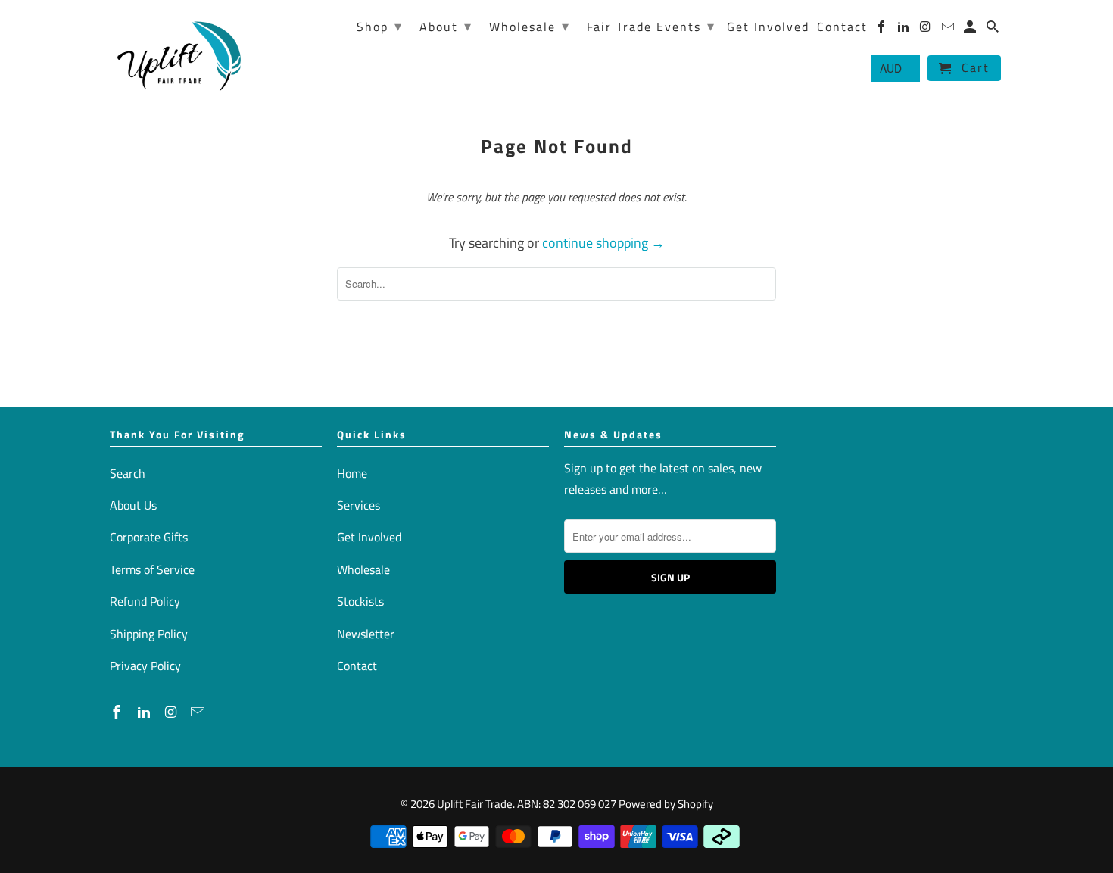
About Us (133, 505)
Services (358, 505)
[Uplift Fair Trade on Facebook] (118, 712)
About (445, 26)
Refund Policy (145, 601)
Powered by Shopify (666, 803)
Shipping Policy (149, 634)
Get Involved (369, 537)
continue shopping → (603, 242)
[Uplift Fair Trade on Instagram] (172, 712)
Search (127, 473)
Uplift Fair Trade (475, 803)
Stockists (360, 601)
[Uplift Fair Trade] (180, 54)
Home (352, 473)
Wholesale (363, 569)
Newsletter (365, 634)
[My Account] (971, 29)
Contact (357, 665)
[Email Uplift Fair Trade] (199, 712)
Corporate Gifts (149, 537)
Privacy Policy (145, 665)
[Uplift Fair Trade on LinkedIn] (145, 712)
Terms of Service (152, 569)
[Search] (994, 29)
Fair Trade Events (651, 26)
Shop (380, 26)
